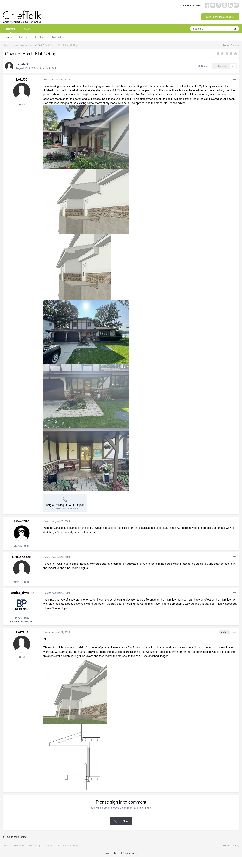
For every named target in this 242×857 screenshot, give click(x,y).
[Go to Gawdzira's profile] (21, 532)
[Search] (235, 28)
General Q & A (47, 68)
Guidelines (39, 37)
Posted (56, 79)
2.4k (19, 546)
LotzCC (24, 64)
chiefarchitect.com (191, 5)
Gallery (23, 37)
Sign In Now (121, 821)
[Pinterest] (224, 4)
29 (27, 546)
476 (19, 617)
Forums (7, 37)
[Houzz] (230, 4)
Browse (10, 28)
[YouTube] (212, 4)
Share (204, 66)
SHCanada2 (21, 556)
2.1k (19, 582)
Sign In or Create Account (220, 16)
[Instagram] (218, 4)
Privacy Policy (129, 853)
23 (27, 617)
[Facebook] (207, 4)
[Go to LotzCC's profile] (9, 66)
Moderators (58, 37)
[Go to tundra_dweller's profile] (21, 604)
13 (27, 582)
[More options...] (234, 79)
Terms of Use (110, 853)
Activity (26, 28)
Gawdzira (21, 520)
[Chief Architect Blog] (236, 4)
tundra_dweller (22, 592)
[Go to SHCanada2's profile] (21, 568)
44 (23, 104)
